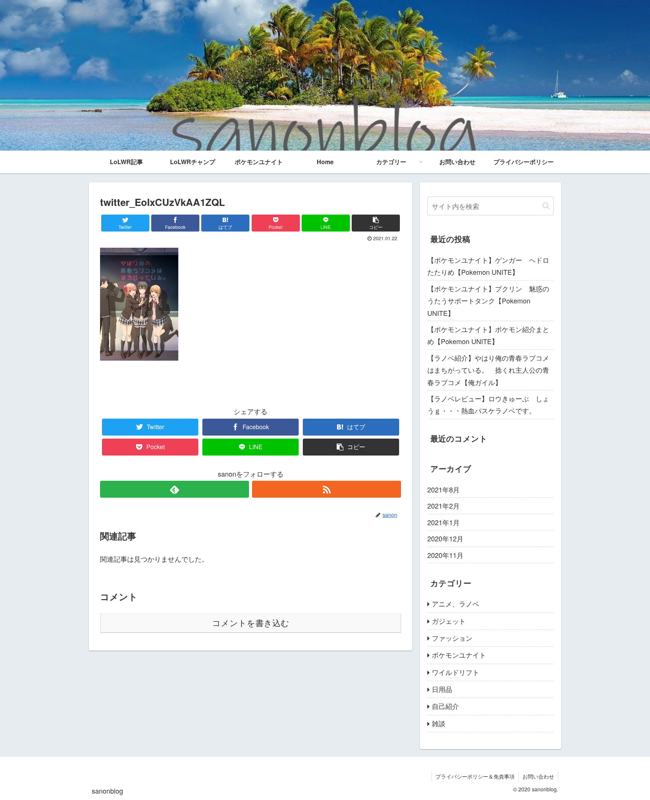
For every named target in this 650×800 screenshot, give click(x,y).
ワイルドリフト (455, 672)
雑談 (438, 723)
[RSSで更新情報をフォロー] (326, 489)
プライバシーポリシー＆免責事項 (475, 776)
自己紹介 (445, 706)
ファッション (452, 638)
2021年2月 (443, 505)
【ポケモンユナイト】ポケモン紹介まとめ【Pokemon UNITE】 (488, 335)
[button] (546, 205)
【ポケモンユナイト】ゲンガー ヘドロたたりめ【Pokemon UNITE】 (488, 266)
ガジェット (449, 621)
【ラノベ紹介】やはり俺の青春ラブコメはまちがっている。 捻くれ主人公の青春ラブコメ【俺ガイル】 (488, 370)
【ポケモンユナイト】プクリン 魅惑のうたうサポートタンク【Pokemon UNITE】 (488, 300)
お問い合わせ (538, 776)
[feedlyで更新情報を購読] (174, 489)
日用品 (442, 689)
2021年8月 (443, 489)
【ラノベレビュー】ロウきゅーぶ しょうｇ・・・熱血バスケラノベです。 (488, 404)
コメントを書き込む (250, 623)
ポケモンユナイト (459, 655)
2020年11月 (445, 555)
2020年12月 (445, 538)
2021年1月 (443, 522)
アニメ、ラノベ (455, 603)
